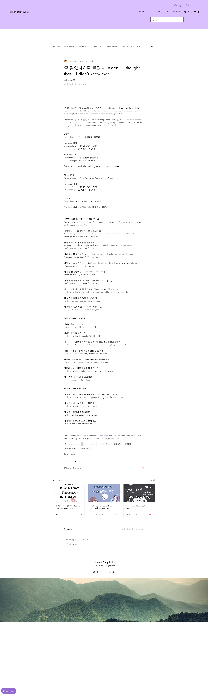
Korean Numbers (112, 46)
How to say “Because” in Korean (136, 570)
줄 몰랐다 (127, 508)
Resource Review (69, 46)
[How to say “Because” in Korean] (139, 557)
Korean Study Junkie (19, 11)
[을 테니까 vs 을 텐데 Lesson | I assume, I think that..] (68, 557)
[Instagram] (185, 12)
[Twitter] (188, 12)
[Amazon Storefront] (114, 636)
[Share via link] (81, 525)
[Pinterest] (195, 12)
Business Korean (97, 46)
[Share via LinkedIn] (76, 525)
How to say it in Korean (72, 508)
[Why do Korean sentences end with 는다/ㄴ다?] (104, 557)
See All (152, 544)
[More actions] (142, 61)
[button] (187, 5)
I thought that (84, 512)
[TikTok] (101, 636)
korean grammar (89, 508)
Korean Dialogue (127, 46)
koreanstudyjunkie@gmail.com (105, 629)
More (138, 46)
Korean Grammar (69, 518)
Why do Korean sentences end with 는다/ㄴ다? (102, 570)
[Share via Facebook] (65, 525)
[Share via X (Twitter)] (70, 525)
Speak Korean (83, 46)
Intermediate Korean (104, 508)
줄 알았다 (117, 508)
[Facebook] (192, 12)
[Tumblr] (198, 12)
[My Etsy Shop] (110, 636)
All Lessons (56, 46)
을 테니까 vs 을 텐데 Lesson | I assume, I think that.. (68, 571)
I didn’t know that (70, 512)
